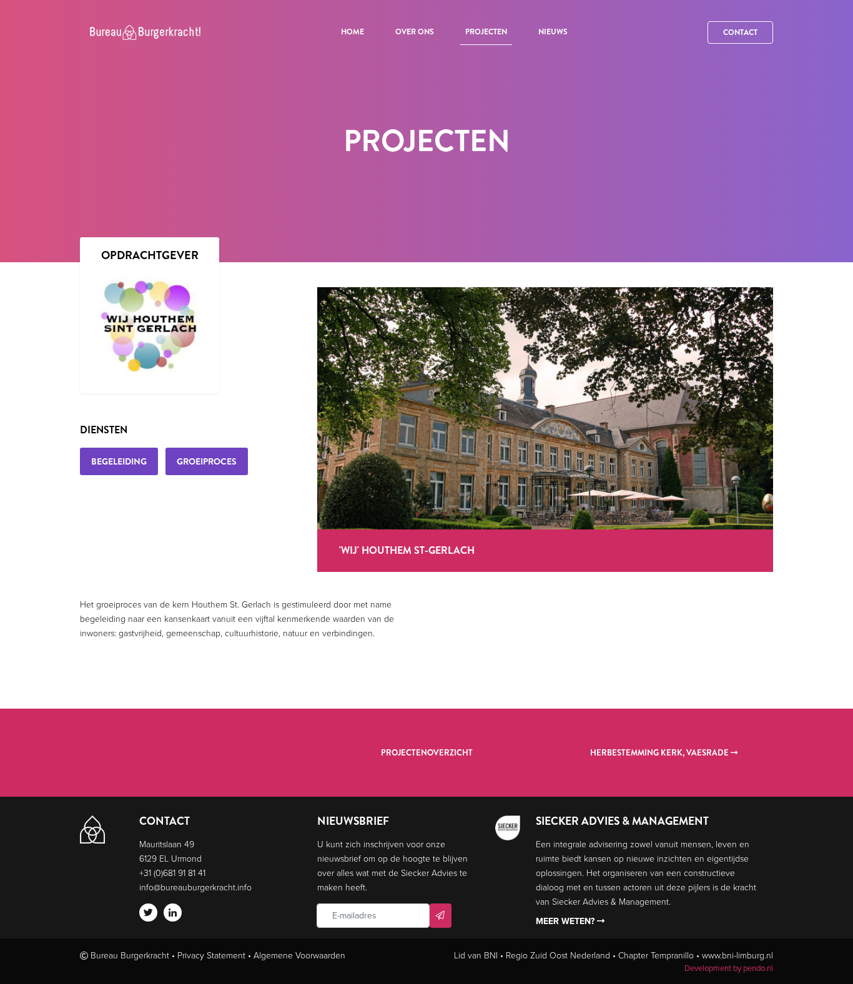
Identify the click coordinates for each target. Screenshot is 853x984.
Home (352, 31)
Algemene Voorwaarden (299, 955)
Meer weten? (566, 921)
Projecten (486, 31)
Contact (740, 32)
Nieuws (553, 31)
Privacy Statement (211, 955)
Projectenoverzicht (427, 753)
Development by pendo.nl (728, 967)
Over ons (414, 31)
